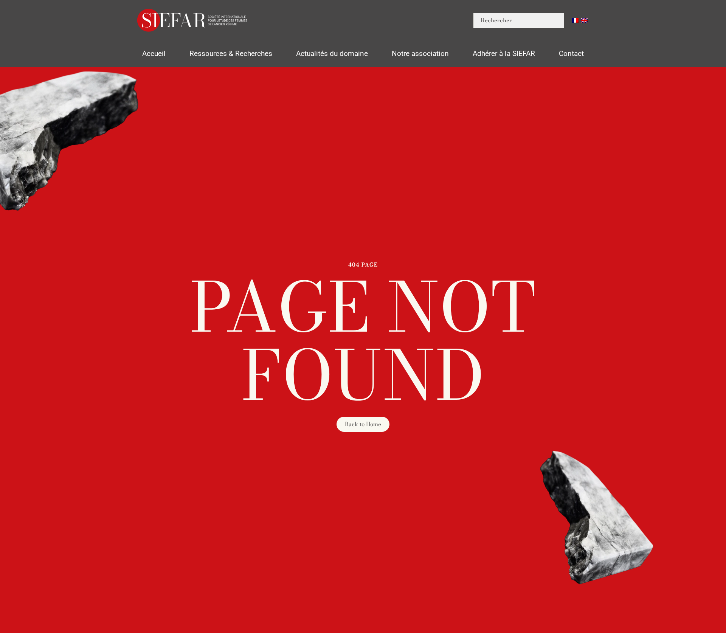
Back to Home (363, 424)
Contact (571, 53)
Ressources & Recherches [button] (230, 53)
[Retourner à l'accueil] (193, 20)
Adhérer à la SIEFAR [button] (504, 53)
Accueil (154, 53)
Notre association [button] (420, 53)
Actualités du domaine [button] (332, 53)
